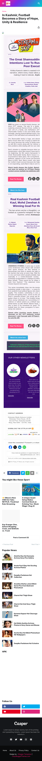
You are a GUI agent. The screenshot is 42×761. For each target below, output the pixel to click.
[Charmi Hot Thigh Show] (7, 595)
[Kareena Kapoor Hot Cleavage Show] (7, 614)
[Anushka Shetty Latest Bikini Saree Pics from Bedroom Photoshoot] (7, 585)
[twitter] (31, 706)
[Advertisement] (21, 675)
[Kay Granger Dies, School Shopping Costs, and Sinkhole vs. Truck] (11, 516)
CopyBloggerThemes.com (21, 756)
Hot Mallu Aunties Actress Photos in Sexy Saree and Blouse (26, 624)
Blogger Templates (24, 754)
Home (4, 11)
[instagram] (31, 712)
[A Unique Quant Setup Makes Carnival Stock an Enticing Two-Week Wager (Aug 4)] (31, 489)
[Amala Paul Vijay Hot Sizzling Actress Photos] (7, 566)
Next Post (35, 544)
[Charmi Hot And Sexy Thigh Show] (7, 604)
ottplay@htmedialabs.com (27, 455)
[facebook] (11, 706)
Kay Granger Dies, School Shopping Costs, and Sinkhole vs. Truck (10, 528)
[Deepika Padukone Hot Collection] (7, 576)
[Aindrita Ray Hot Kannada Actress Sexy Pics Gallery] (7, 556)
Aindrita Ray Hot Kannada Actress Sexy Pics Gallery (24, 557)
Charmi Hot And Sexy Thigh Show (24, 605)
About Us (13, 750)
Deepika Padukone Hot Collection (23, 576)
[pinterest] (31, 739)
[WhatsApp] (28, 473)
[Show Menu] (3, 3)
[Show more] (37, 473)
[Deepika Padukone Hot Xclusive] (7, 643)
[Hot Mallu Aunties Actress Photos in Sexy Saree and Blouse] (7, 624)
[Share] (38, 27)
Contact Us (35, 750)
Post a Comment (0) (21, 537)
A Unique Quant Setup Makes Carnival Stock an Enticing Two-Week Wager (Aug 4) (30, 502)
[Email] (32, 473)
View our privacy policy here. (29, 458)
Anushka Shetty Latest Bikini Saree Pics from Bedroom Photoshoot (25, 586)
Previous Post (8, 544)
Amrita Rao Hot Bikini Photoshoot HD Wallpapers (27, 634)
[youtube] (11, 712)
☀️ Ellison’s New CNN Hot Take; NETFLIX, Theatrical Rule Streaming (10, 501)
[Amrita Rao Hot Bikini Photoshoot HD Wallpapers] (7, 633)
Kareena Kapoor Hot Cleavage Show (25, 615)
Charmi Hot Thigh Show (23, 595)
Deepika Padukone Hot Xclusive (26, 643)
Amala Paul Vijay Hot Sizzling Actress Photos (25, 567)
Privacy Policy (24, 750)
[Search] (39, 3)
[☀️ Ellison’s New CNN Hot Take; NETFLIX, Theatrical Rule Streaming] (11, 489)
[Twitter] (23, 473)
